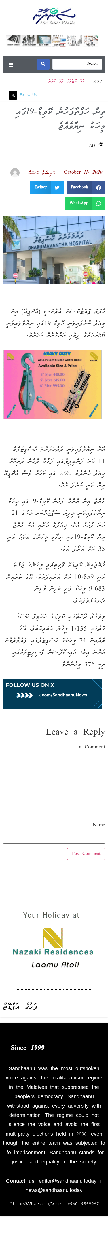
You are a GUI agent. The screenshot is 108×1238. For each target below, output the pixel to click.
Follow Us (28, 95)
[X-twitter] (13, 95)
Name (99, 825)
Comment (92, 747)
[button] (11, 65)
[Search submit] (43, 64)
